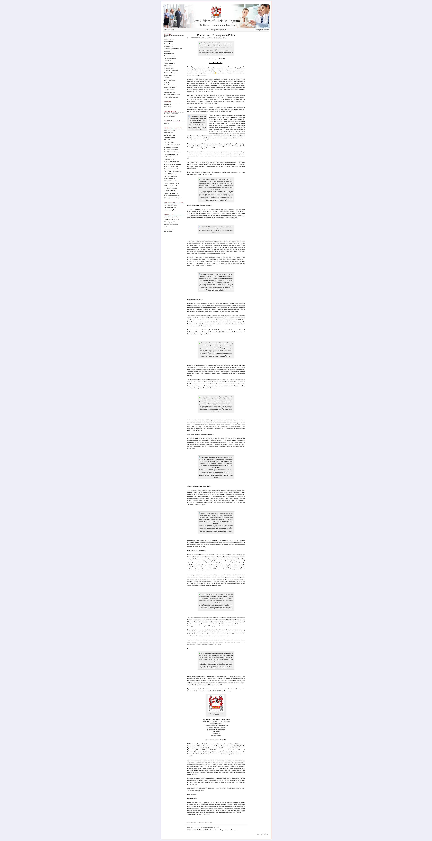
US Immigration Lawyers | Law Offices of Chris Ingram (216, 17)
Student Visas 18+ (169, 85)
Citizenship (167, 51)
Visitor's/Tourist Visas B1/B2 (171, 97)
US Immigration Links (170, 92)
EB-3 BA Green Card (169, 159)
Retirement (167, 77)
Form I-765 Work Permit (170, 173)
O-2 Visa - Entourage (170, 190)
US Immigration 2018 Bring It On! (210, 827)
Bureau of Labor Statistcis (171, 224)
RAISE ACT (198, 317)
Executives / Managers (170, 58)
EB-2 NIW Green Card (170, 156)
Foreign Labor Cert (169, 229)
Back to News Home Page (216, 63)
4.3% (224, 217)
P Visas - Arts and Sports (171, 193)
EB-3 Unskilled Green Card (171, 161)
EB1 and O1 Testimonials (171, 113)
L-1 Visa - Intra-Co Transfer (171, 183)
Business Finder (168, 41)
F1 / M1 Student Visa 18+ (171, 166)
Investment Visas (168, 68)
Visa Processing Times (170, 210)
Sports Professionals (169, 80)
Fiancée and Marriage (170, 63)
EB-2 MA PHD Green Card (171, 154)
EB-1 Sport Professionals (171, 149)
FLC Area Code (168, 231)
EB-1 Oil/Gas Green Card (171, 147)
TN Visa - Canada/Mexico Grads (173, 198)
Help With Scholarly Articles (171, 217)
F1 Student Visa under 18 (171, 169)
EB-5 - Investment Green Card (172, 164)
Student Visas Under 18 (170, 87)
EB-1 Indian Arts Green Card (172, 144)
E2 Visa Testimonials (169, 116)
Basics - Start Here (169, 39)
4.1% (243, 215)
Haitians (242, 365)
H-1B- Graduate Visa (169, 178)
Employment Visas (169, 53)
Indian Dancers (168, 65)
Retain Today (167, 106)
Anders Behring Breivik (216, 119)
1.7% (188, 215)
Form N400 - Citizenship (170, 176)
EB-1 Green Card (168, 142)
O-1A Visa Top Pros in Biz (171, 185)
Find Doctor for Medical (170, 205)
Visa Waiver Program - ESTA (172, 94)
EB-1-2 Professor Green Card (172, 152)
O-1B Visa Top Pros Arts (170, 188)
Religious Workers (169, 75)
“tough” (200, 79)
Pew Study (202, 162)
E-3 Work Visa (168, 140)
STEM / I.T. (167, 82)
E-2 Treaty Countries (169, 137)
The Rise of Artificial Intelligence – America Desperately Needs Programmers (217, 830)
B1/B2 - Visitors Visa (169, 130)
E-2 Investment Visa (169, 135)
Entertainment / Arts (169, 56)
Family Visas (167, 60)
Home (165, 36)
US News (166, 123)
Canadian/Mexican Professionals (173, 48)
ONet (165, 226)
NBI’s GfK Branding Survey (228, 164)
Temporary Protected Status (218, 369)
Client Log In (167, 104)
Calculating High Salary (170, 221)
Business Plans (168, 44)
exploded (222, 243)
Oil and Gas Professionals (171, 70)
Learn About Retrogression (171, 219)
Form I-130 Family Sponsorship (172, 171)
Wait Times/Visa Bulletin (170, 207)
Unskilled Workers (169, 89)
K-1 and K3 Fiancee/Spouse (171, 181)
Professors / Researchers (171, 73)
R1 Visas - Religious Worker (171, 195)
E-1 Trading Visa (168, 132)
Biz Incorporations (169, 46)
